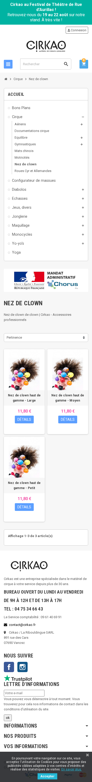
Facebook (9, 667)
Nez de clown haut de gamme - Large (24, 398)
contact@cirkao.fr (22, 625)
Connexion (76, 30)
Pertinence (14, 337)
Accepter (47, 776)
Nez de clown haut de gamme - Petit (24, 485)
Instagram (22, 667)
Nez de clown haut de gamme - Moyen (67, 398)
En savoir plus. (71, 769)
